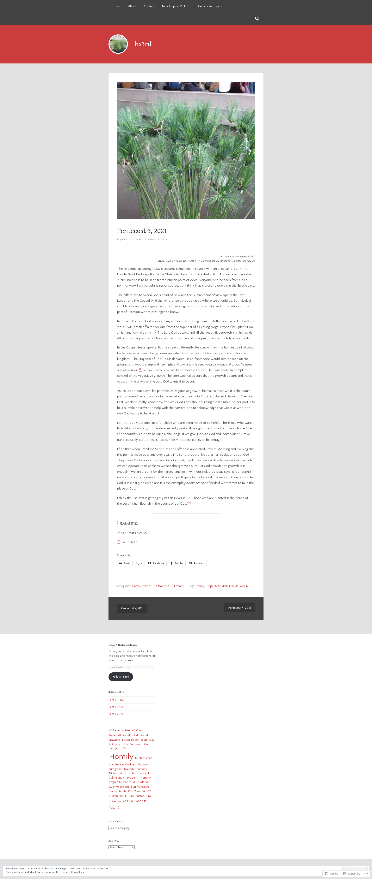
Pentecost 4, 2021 (239, 607)
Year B (180, 586)
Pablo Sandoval (139, 773)
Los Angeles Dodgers (122, 764)
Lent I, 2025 (116, 714)
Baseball (115, 735)
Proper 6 (147, 586)
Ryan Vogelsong (119, 786)
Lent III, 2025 (116, 700)
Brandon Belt (130, 735)
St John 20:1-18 (118, 796)
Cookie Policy (78, 872)
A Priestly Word (132, 730)
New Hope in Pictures (176, 6)
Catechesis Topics (210, 6)
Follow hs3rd (121, 676)
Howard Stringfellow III (150, 239)
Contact (149, 6)
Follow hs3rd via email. (122, 645)
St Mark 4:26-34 (165, 586)
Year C (114, 807)
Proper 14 (146, 777)
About (132, 6)
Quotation (142, 782)
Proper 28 (128, 782)
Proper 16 (115, 782)
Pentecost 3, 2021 (142, 231)
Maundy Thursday (135, 769)
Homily (136, 586)
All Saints (114, 730)
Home (116, 6)
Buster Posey (130, 739)
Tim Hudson (136, 796)
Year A (128, 801)
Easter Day (147, 739)
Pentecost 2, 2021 (132, 608)
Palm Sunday (117, 777)
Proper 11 (132, 777)
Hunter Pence (143, 758)
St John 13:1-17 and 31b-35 (134, 791)
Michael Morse (118, 773)
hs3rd (143, 44)
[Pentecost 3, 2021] (186, 150)
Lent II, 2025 (116, 707)
